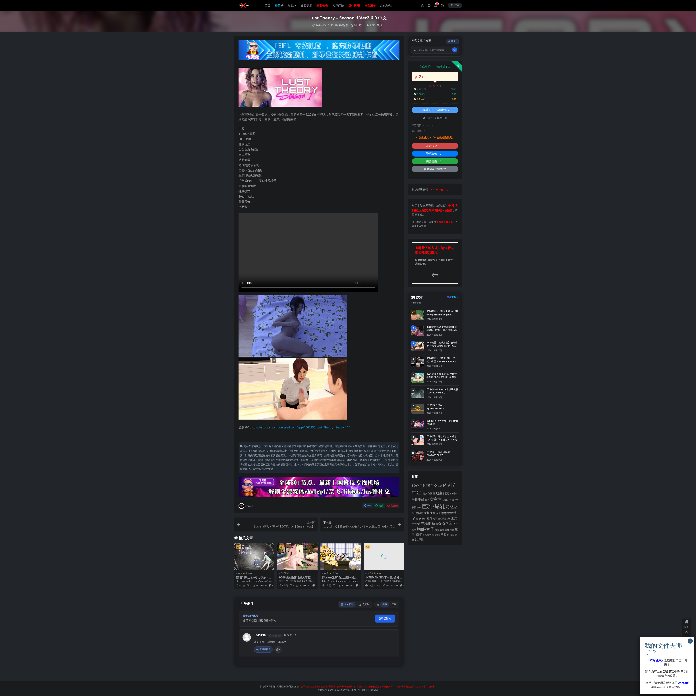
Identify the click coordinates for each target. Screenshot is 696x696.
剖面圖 (431, 493)
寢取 (419, 507)
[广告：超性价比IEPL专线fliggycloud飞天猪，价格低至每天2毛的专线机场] (319, 51)
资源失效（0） (435, 153)
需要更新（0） (435, 161)
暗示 (435, 518)
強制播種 (429, 513)
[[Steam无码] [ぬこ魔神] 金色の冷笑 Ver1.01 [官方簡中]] (340, 556)
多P (427, 500)
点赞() (394, 505)
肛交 (414, 529)
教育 (429, 518)
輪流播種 (436, 534)
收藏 (381, 505)
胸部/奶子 (425, 529)
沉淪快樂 (442, 518)
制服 (425, 493)
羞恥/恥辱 (442, 524)
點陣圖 (419, 539)
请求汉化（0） (435, 146)
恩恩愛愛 (447, 513)
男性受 (416, 523)
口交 (446, 493)
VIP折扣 (436, 85)
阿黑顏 (450, 534)
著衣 (437, 529)
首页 (267, 5)
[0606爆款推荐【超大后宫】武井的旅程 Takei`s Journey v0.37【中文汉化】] (297, 556)
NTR (426, 485)
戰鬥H (418, 518)
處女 (442, 529)
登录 (456, 5)
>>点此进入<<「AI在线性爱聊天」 (435, 137)
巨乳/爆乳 (433, 506)
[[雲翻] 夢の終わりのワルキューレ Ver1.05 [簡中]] (254, 556)
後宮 (438, 513)
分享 (368, 505)
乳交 (434, 485)
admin (249, 506)
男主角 (452, 518)
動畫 (439, 493)
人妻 (440, 485)
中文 (240, 573)
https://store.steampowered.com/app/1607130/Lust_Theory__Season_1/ (300, 427)
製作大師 (449, 529)
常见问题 (338, 5)
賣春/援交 (426, 534)
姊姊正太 (447, 500)
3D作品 (417, 485)
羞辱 (453, 523)
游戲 (291, 5)
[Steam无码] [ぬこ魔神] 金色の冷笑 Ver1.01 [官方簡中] (340, 579)
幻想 (450, 506)
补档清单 (370, 5)
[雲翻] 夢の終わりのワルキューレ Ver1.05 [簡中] (253, 579)
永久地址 (386, 5)
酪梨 (443, 535)
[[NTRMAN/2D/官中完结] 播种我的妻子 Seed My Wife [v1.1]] (384, 556)
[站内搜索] (429, 5)
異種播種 (428, 523)
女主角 (436, 499)
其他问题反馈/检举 (435, 169)
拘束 (424, 518)
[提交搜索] (454, 49)
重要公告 (322, 5)
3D (336, 25)
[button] (422, 5)
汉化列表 (354, 5)
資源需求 (306, 5)
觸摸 (419, 534)
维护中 (248, 573)
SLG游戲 (343, 25)
